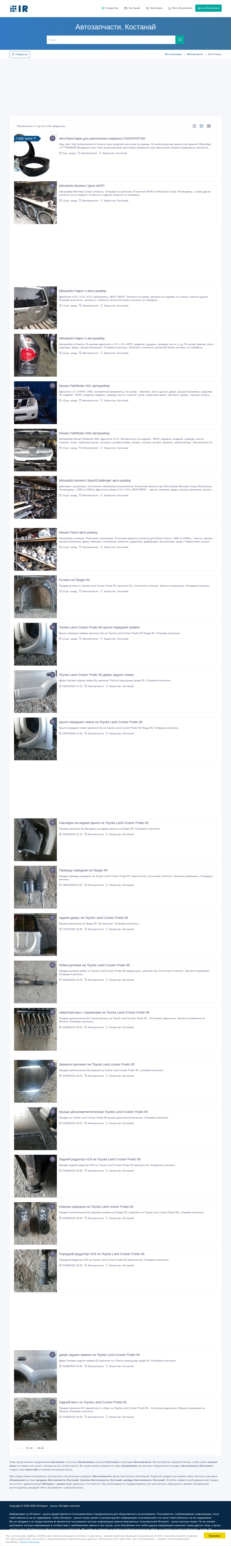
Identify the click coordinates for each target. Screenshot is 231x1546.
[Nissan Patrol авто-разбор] (35, 549)
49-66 (40, 1448)
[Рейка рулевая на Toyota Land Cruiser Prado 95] (35, 982)
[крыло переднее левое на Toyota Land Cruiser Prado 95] (35, 739)
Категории (156, 7)
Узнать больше (29, 1541)
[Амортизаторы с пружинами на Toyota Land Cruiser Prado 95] (35, 1029)
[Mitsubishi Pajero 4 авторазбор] (35, 355)
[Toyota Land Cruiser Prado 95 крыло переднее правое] (35, 644)
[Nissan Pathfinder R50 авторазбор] (35, 450)
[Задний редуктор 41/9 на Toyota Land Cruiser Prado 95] (35, 1176)
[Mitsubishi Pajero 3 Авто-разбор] (35, 307)
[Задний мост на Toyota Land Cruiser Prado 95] (35, 1419)
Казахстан (112, 7)
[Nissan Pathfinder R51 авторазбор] (35, 402)
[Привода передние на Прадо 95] (35, 887)
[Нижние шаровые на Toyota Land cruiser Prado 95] (35, 1223)
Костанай (134, 7)
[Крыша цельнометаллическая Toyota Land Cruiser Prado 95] (35, 1128)
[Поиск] (179, 40)
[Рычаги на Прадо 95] (35, 596)
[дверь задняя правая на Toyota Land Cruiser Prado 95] (35, 1371)
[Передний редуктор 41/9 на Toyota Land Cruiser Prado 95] (35, 1270)
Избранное (22, 54)
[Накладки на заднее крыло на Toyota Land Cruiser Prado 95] (35, 839)
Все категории (173, 54)
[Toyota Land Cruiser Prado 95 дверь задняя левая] (35, 691)
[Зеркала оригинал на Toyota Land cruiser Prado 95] (35, 1081)
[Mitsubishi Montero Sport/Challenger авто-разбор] (35, 497)
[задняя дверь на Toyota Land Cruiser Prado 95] (35, 934)
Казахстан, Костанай (114, 153)
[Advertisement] (115, 86)
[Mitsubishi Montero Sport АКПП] (35, 202)
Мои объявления (182, 7)
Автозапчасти (195, 54)
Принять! (215, 1535)
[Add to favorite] (52, 138)
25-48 (29, 1448)
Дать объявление (208, 7)
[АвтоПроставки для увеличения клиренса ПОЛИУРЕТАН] (35, 155)
